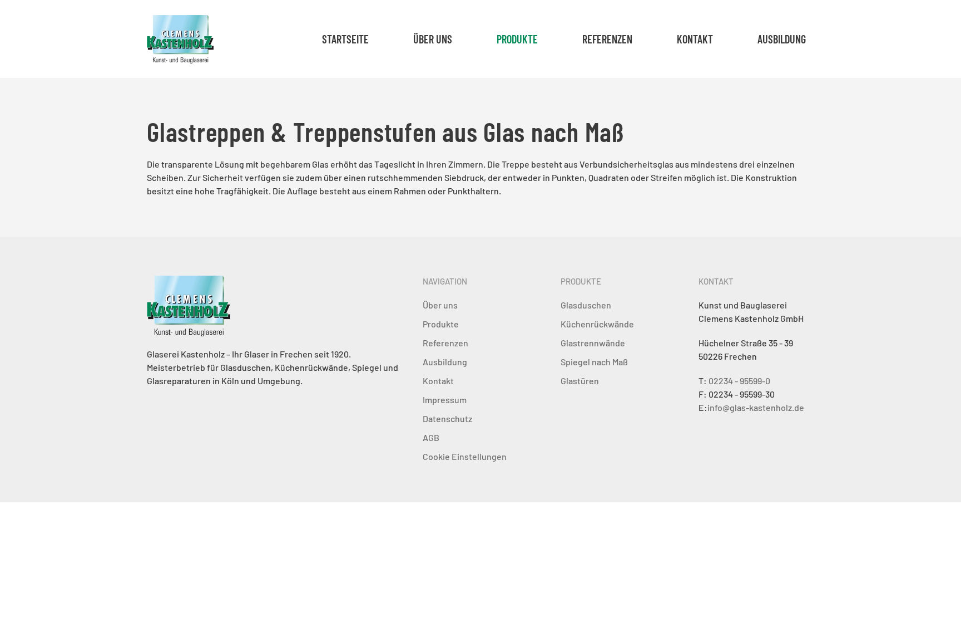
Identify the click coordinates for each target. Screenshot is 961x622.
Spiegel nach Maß (594, 361)
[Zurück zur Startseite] (180, 39)
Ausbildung (781, 39)
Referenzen (607, 39)
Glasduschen (586, 305)
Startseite (345, 39)
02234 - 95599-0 (739, 380)
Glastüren (580, 380)
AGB (431, 437)
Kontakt (695, 39)
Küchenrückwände (597, 324)
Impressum (445, 399)
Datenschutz (447, 418)
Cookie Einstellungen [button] (465, 456)
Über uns (432, 39)
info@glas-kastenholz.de (755, 407)
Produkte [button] (517, 39)
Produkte (441, 324)
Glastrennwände (593, 342)
